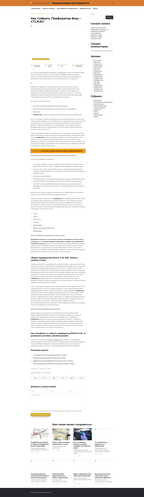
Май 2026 (97, 62)
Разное (95, 8)
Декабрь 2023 (98, 85)
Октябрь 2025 (98, 65)
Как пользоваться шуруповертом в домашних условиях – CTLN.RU (54, 363)
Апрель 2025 (98, 71)
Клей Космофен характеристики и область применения (60, 475)
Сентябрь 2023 (98, 91)
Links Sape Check (96, 38)
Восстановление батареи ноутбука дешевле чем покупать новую (82, 445)
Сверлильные (35, 8)
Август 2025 (97, 67)
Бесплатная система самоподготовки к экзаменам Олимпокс (103, 475)
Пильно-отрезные (49, 8)
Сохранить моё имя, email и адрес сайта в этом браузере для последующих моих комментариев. (57, 411)
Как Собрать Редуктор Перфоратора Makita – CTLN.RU (50, 355)
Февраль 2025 (98, 74)
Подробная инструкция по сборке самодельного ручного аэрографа (40, 444)
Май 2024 (97, 82)
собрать (48, 368)
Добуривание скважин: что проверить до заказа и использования (99, 31)
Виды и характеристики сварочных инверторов (82, 475)
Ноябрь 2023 (98, 87)
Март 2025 (97, 73)
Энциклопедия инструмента (70, 3)
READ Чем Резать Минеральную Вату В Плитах (45, 309)
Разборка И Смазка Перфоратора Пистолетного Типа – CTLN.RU (53, 360)
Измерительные (85, 8)
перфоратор (35, 368)
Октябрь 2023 (98, 89)
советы (96, 116)
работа (43, 368)
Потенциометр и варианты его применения (101, 444)
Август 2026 (97, 60)
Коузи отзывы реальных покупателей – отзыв (61, 443)
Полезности (97, 109)
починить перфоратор (55, 340)
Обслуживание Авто (100, 106)
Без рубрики (98, 100)
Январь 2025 (98, 76)
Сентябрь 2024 (98, 80)
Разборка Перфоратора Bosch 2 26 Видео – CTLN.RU (49, 358)
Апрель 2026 (98, 64)
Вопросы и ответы (96, 35)
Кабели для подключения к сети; (43, 228)
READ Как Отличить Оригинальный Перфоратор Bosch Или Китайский (53, 155)
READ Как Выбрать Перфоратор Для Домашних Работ (48, 235)
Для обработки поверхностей (67, 8)
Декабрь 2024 (98, 78)
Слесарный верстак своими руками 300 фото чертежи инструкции (40, 475)
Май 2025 (97, 69)
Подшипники (37, 225)
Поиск (93, 14)
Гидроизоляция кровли (98, 27)
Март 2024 (97, 83)
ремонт (96, 113)
